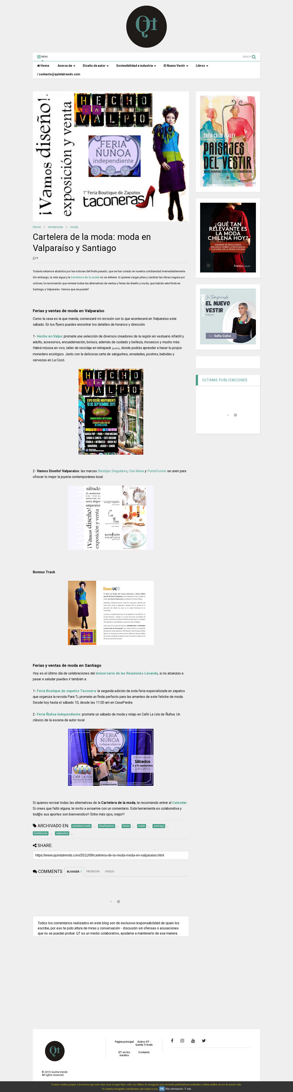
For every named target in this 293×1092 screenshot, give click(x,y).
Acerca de (65, 65)
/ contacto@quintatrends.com (58, 74)
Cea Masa (136, 471)
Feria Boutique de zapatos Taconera (66, 691)
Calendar (179, 803)
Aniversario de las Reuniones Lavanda (127, 673)
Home (44, 65)
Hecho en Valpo (49, 336)
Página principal (124, 1041)
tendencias (55, 227)
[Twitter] (204, 1040)
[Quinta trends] (146, 47)
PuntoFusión (156, 471)
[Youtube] (193, 1040)
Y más (187, 1088)
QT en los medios (124, 1054)
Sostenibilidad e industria (134, 65)
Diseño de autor (94, 65)
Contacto (144, 1052)
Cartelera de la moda (85, 277)
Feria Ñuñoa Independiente (58, 714)
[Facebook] (172, 1040)
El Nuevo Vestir (174, 65)
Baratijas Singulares (112, 471)
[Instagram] (182, 1040)
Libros (200, 65)
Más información (174, 1088)
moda (74, 227)
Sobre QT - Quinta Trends (144, 1043)
